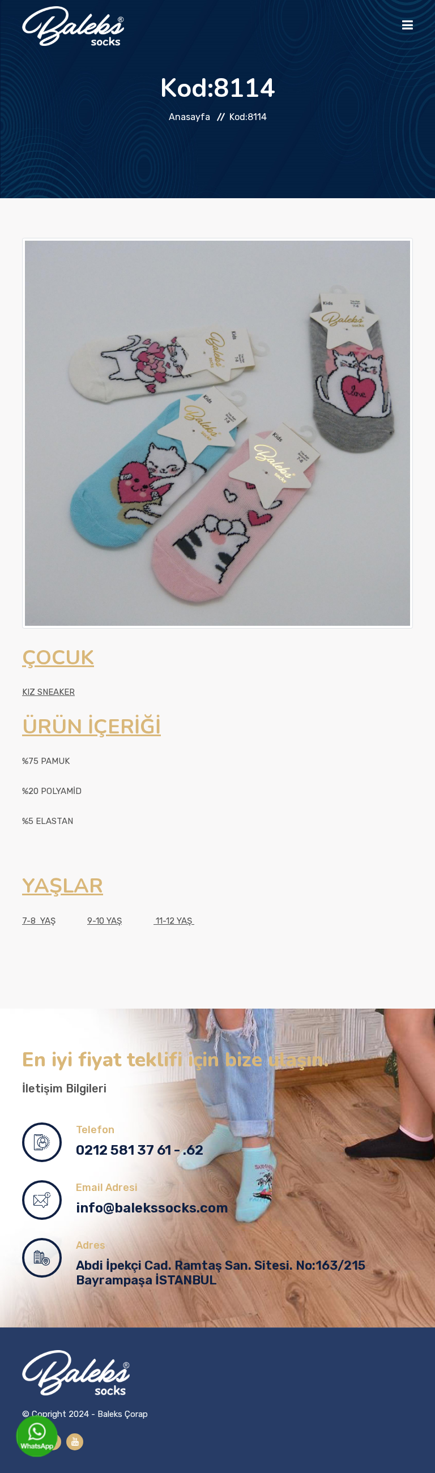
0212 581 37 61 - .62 (139, 1150)
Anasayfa (189, 117)
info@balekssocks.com (152, 1208)
